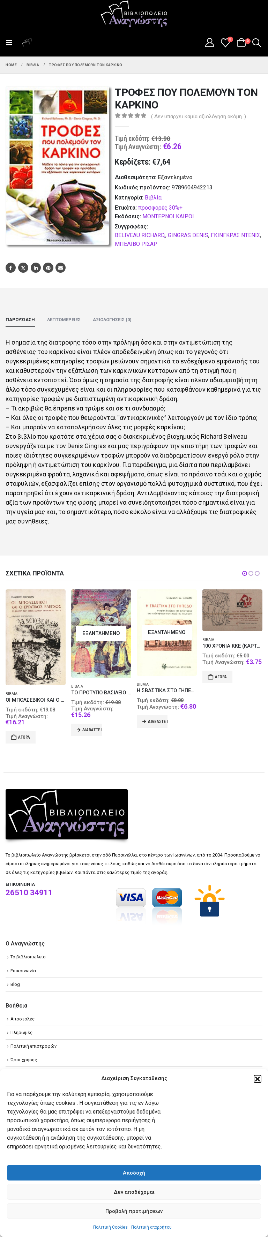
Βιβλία (153, 197)
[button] (257, 1078)
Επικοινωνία (23, 970)
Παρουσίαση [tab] (20, 319)
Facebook (11, 268)
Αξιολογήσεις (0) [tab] (112, 319)
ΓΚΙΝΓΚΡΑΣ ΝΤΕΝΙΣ (235, 235)
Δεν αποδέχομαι (134, 1192)
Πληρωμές (21, 1032)
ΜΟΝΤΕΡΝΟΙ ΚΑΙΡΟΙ (168, 216)
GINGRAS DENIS (188, 235)
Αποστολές (22, 1018)
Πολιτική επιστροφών (33, 1046)
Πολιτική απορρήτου (151, 1227)
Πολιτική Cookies (110, 1227)
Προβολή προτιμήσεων (134, 1211)
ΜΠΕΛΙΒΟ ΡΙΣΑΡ (136, 244)
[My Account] (209, 42)
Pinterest (48, 268)
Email (60, 268)
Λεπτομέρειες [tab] (64, 319)
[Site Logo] (134, 14)
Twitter (23, 268)
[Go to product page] (36, 637)
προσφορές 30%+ (160, 207)
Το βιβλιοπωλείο (28, 956)
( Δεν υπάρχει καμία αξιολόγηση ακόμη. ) (198, 116)
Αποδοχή (134, 1173)
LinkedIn (36, 268)
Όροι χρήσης (23, 1059)
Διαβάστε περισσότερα (92, 729)
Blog (15, 984)
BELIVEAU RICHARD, (140, 235)
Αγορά (24, 737)
